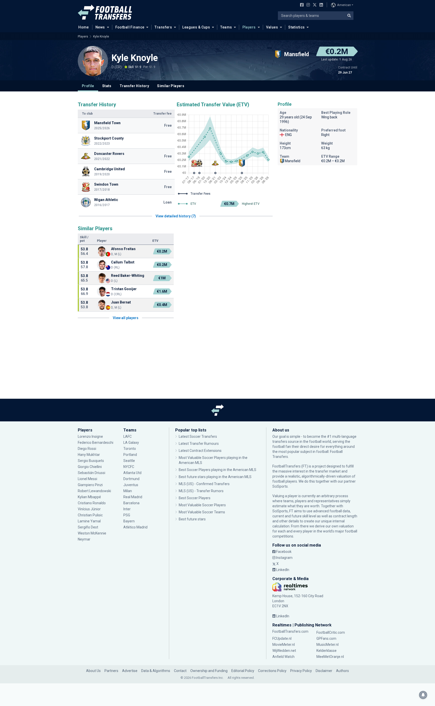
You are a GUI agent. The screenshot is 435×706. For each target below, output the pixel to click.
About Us (93, 671)
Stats (107, 86)
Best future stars (192, 519)
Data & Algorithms (155, 671)
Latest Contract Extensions (200, 451)
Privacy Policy (301, 671)
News (100, 27)
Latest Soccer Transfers (198, 436)
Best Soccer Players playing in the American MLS (217, 470)
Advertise (129, 671)
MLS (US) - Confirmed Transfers (204, 484)
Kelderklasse (326, 651)
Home (83, 27)
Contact (180, 671)
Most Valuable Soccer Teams (202, 512)
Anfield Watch (283, 657)
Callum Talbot (122, 262)
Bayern (129, 521)
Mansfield (292, 161)
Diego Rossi (87, 449)
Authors (342, 671)
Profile (88, 86)
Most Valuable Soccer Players (202, 505)
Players (249, 27)
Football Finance (129, 27)
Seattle (129, 461)
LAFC (127, 436)
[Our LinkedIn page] (320, 5)
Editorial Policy (242, 671)
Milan (127, 491)
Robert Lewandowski (94, 491)
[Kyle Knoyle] (93, 61)
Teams (226, 27)
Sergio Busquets (91, 461)
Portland (130, 455)
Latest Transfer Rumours (199, 444)
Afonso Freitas (123, 249)
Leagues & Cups (196, 27)
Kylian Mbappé (90, 497)
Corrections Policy (272, 671)
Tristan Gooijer (124, 289)
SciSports (280, 486)
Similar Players (170, 86)
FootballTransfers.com (290, 631)
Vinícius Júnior (89, 509)
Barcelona (131, 503)
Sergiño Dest (88, 527)
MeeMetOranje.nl (330, 657)
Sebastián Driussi (92, 473)
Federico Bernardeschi (95, 443)
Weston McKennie (92, 533)
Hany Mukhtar (89, 455)
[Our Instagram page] (307, 5)
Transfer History (134, 86)
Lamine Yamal (89, 521)
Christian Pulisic (90, 515)
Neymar (84, 539)
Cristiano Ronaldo (92, 503)
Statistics (296, 27)
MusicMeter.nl (327, 645)
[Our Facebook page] (301, 5)
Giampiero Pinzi (90, 485)
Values (272, 27)
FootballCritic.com (330, 632)
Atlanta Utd (132, 473)
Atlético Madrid (135, 527)
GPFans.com (326, 638)
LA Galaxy (131, 443)
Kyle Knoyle (101, 36)
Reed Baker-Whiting (127, 276)
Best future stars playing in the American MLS (215, 477)
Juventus (130, 485)
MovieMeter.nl (283, 645)
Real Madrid (132, 497)
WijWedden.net (284, 651)
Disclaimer (324, 671)
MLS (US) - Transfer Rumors (201, 491)
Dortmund (131, 479)
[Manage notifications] (423, 695)
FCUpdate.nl (282, 638)
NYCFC (128, 467)
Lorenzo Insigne (90, 436)
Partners (111, 671)
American (344, 5)
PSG (126, 515)
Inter (127, 509)
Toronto (129, 449)
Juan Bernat (121, 302)
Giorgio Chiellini (90, 467)
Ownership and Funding (209, 671)
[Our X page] (314, 5)
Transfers (163, 27)
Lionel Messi (88, 479)
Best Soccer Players (194, 498)
